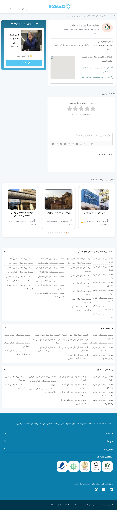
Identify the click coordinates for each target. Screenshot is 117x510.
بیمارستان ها (98, 15)
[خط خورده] (65, 144)
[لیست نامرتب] (73, 144)
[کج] (57, 144)
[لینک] (85, 144)
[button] (110, 6)
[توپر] (53, 144)
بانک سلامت (111, 15)
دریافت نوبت (24, 63)
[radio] (69, 109)
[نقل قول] (77, 144)
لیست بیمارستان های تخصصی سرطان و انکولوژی (81, 29)
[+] (92, 144)
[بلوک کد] (81, 144)
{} (89, 144)
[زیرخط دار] (61, 144)
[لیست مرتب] (69, 144)
